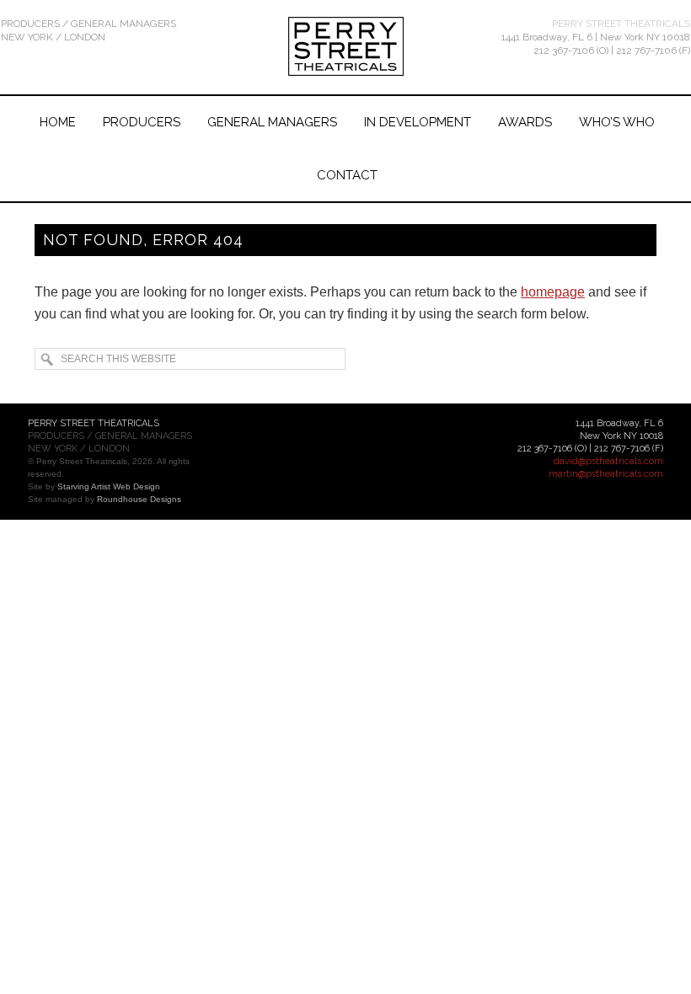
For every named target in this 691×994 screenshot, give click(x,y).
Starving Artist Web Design (108, 486)
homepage (553, 292)
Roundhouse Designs (139, 499)
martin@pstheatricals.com (606, 473)
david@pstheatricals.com (608, 461)
